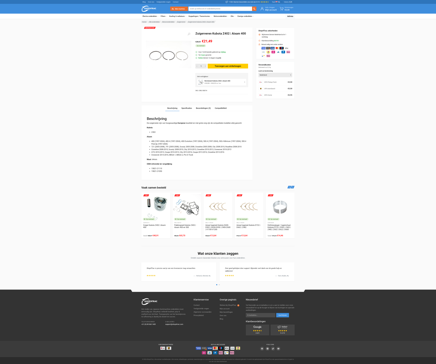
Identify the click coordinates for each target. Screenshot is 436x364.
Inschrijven (283, 315)
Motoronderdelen (220, 16)
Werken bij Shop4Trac (229, 305)
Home (144, 22)
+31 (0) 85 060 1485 (148, 324)
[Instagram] (267, 349)
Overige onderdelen (244, 16)
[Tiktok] (273, 349)
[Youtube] (278, 349)
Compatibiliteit (221, 108)
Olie (232, 16)
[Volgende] (293, 187)
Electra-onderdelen (150, 16)
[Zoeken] (254, 9)
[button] (217, 284)
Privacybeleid (199, 315)
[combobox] (275, 75)
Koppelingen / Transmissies (199, 16)
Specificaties (186, 108)
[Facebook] (262, 349)
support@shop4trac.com (174, 324)
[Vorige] (289, 187)
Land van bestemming (265, 71)
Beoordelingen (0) (203, 108)
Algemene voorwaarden (202, 312)
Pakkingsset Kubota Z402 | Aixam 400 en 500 (185, 226)
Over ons (151, 2)
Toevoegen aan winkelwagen (228, 66)
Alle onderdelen (154, 22)
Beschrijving (172, 108)
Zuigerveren (181, 22)
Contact (175, 2)
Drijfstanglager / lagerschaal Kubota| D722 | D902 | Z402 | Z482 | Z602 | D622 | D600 (279, 227)
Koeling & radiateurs (177, 16)
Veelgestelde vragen (163, 2)
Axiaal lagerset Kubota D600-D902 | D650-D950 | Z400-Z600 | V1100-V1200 (217, 227)
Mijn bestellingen (226, 312)
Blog (144, 2)
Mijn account (225, 309)
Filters (163, 16)
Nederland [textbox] (263, 75)
